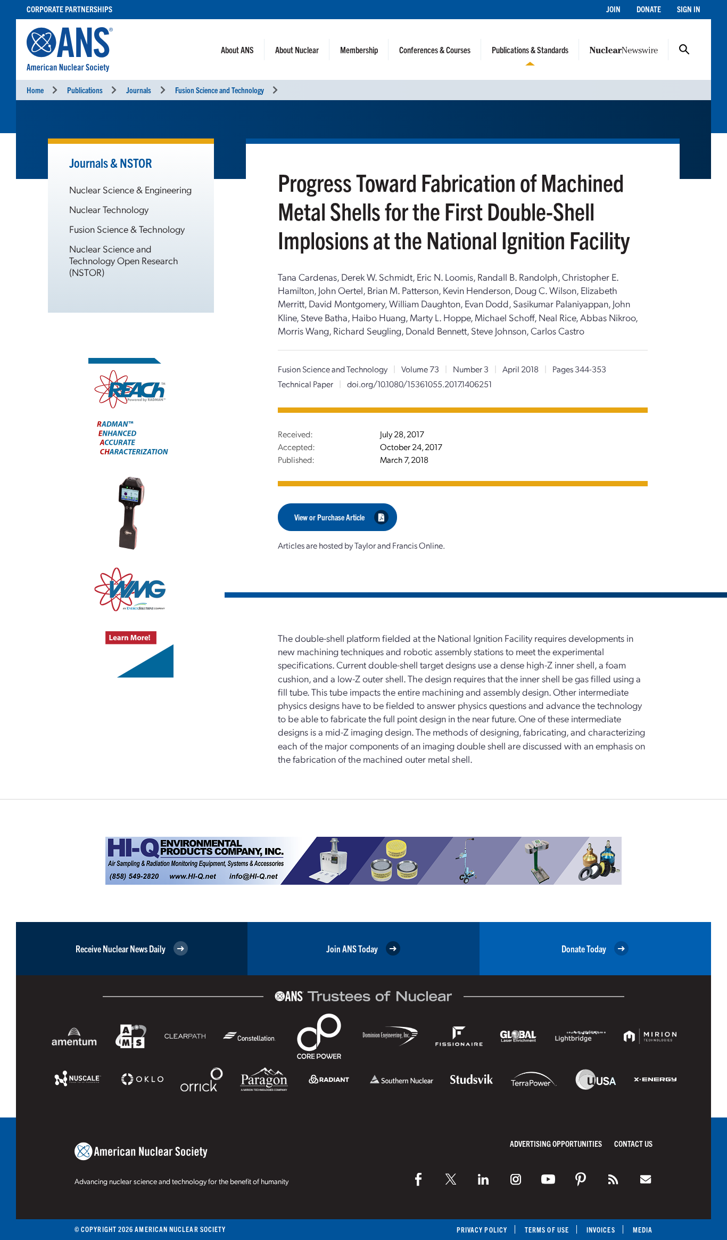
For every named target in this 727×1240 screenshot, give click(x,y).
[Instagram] (516, 1179)
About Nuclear (297, 49)
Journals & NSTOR (110, 162)
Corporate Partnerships (69, 9)
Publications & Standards (530, 49)
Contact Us (633, 1143)
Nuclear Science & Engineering (130, 189)
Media (642, 1229)
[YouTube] (548, 1179)
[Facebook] (418, 1179)
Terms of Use (547, 1229)
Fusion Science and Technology (219, 90)
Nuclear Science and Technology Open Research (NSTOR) (123, 260)
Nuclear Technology (108, 209)
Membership (359, 49)
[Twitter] (451, 1179)
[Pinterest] (581, 1179)
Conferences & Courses (434, 49)
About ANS (237, 49)
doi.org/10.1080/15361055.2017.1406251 (419, 383)
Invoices (600, 1229)
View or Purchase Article (329, 517)
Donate (649, 9)
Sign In (688, 9)
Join (613, 9)
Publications (85, 90)
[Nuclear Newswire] (613, 1179)
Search (684, 49)
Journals (138, 90)
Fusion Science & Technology (127, 229)
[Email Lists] (645, 1179)
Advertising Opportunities (556, 1143)
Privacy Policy (482, 1229)
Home (35, 90)
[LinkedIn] (483, 1179)
